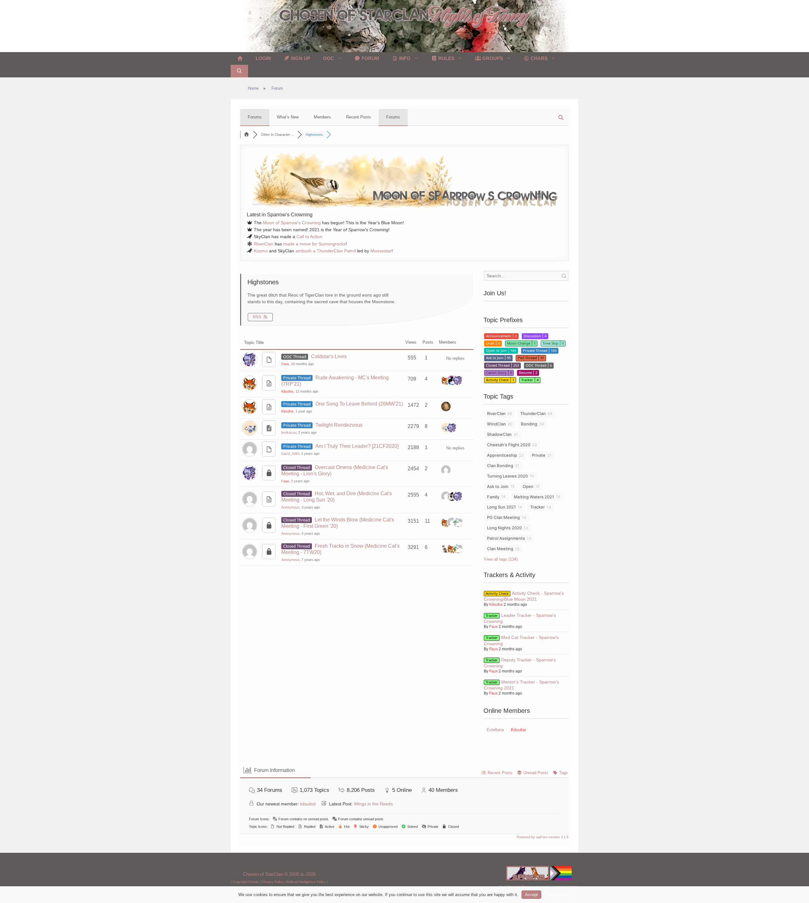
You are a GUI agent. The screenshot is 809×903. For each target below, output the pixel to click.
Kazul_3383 (290, 453)
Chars (538, 58)
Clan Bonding (500, 465)
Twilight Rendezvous (338, 425)
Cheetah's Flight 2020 (508, 444)
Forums (255, 117)
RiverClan (263, 243)
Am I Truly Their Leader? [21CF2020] (356, 446)
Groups (492, 58)
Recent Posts (358, 117)
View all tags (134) (501, 559)
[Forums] (246, 134)
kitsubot (308, 803)
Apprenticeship (502, 455)
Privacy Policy (272, 882)
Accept (531, 894)
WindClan (496, 423)
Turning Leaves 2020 (507, 476)
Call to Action (309, 236)
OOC (328, 58)
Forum (369, 58)
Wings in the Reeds (373, 803)
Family (493, 496)
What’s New (288, 117)
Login (263, 58)
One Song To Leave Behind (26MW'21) (359, 403)
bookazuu (288, 432)
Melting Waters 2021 (534, 496)
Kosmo (261, 250)
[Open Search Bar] (239, 71)
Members (322, 117)
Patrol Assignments (506, 538)
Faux (285, 364)
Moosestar (381, 250)
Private (538, 455)
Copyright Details (246, 882)
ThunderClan (533, 413)
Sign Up (299, 58)
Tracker (537, 506)
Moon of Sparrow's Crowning (292, 222)
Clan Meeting (500, 548)
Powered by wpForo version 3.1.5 (542, 837)
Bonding (529, 423)
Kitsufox (287, 391)
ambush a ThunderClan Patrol (325, 250)
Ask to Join (497, 486)
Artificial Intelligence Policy (306, 882)
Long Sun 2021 (501, 506)
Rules (445, 58)
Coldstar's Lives (329, 356)
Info (404, 58)
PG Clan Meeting (503, 517)
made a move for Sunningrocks (314, 243)
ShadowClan (499, 434)
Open (528, 486)
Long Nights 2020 (504, 527)
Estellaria (495, 729)
